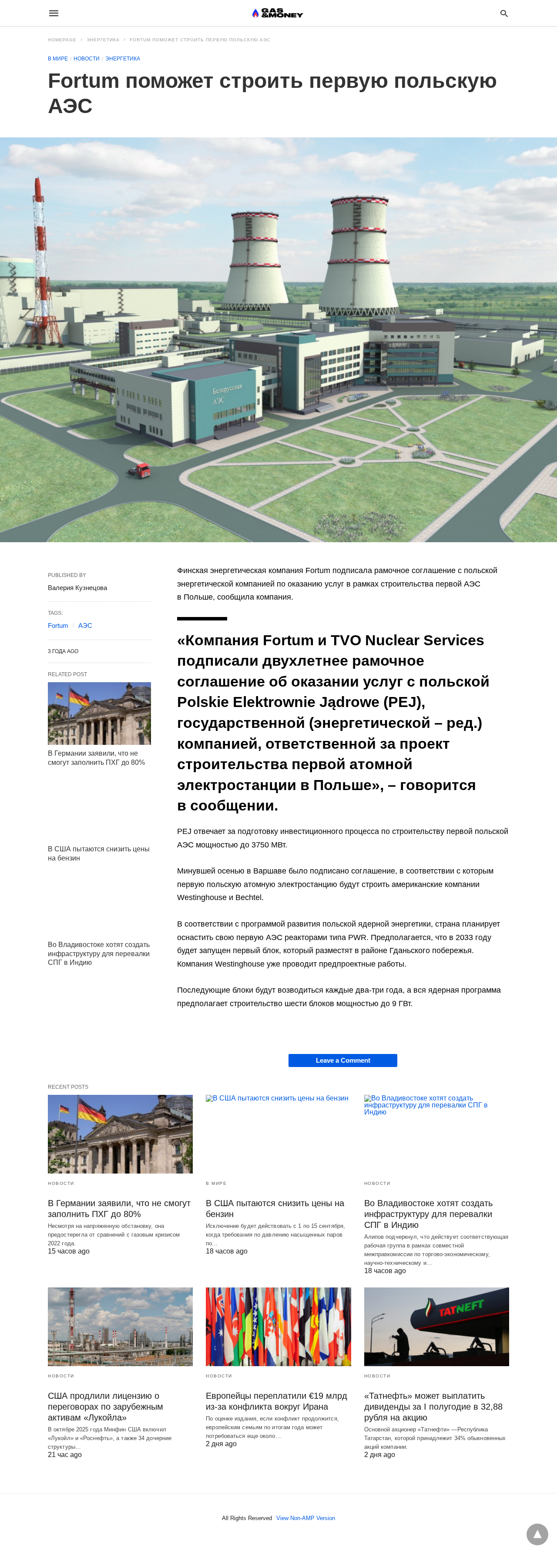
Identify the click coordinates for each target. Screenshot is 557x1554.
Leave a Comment (343, 1060)
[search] (504, 13)
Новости (87, 59)
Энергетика (103, 39)
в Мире (58, 59)
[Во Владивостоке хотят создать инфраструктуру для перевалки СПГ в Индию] (99, 905)
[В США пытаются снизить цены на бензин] (99, 809)
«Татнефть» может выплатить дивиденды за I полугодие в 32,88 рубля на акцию (433, 1406)
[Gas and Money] (277, 13)
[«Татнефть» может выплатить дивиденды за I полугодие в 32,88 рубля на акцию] (436, 1326)
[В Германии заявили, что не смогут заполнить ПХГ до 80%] (99, 713)
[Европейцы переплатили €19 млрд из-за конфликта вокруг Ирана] (278, 1326)
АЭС (85, 625)
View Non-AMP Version (305, 1518)
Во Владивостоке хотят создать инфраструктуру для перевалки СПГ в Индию (99, 954)
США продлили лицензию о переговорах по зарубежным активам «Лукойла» (105, 1406)
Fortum (58, 625)
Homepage (62, 39)
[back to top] (537, 1534)
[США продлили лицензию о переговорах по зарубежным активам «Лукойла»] (120, 1326)
